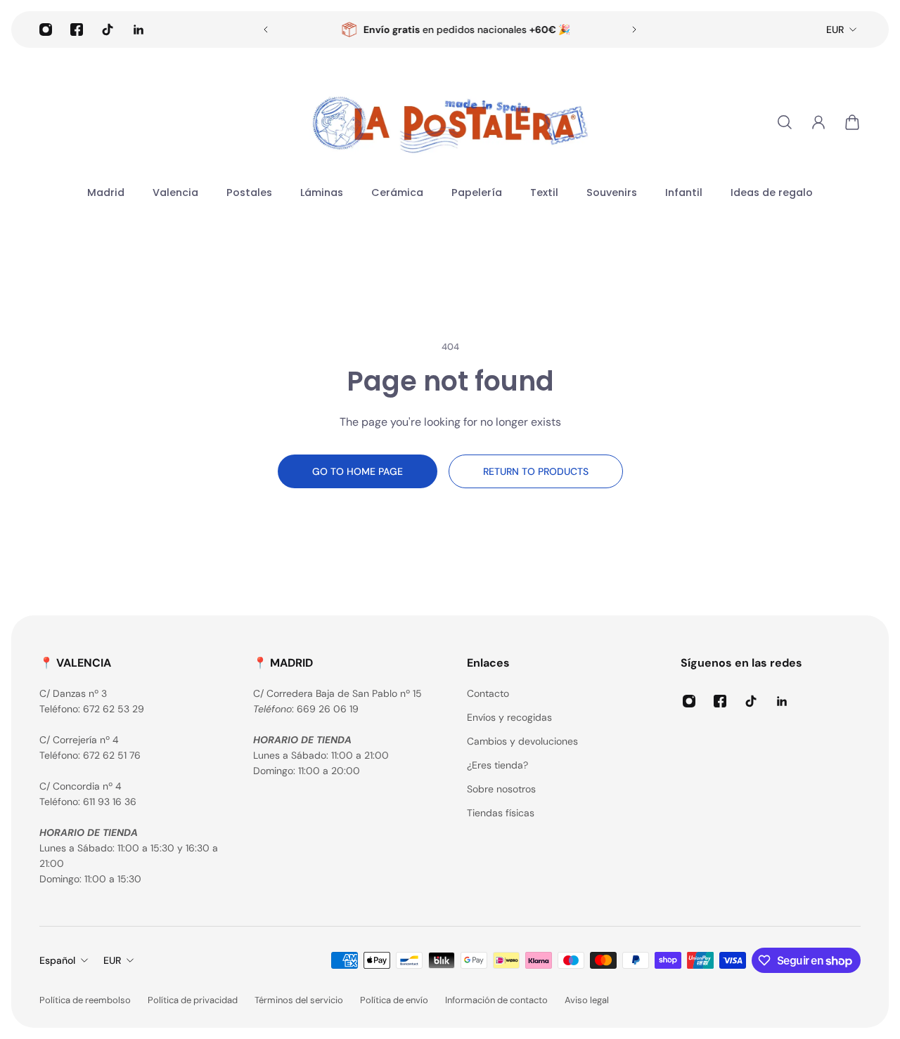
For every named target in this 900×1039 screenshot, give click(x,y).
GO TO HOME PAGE (357, 471)
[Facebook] (76, 29)
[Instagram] (45, 29)
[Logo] (450, 122)
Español (57, 960)
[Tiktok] (107, 29)
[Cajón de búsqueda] (785, 122)
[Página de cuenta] (818, 122)
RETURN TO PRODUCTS (536, 471)
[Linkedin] (138, 29)
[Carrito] (852, 122)
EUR (835, 29)
